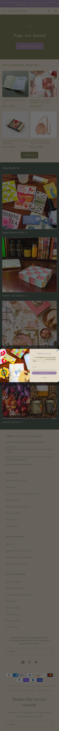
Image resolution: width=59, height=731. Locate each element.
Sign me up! (44, 373)
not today (44, 377)
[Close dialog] (57, 350)
